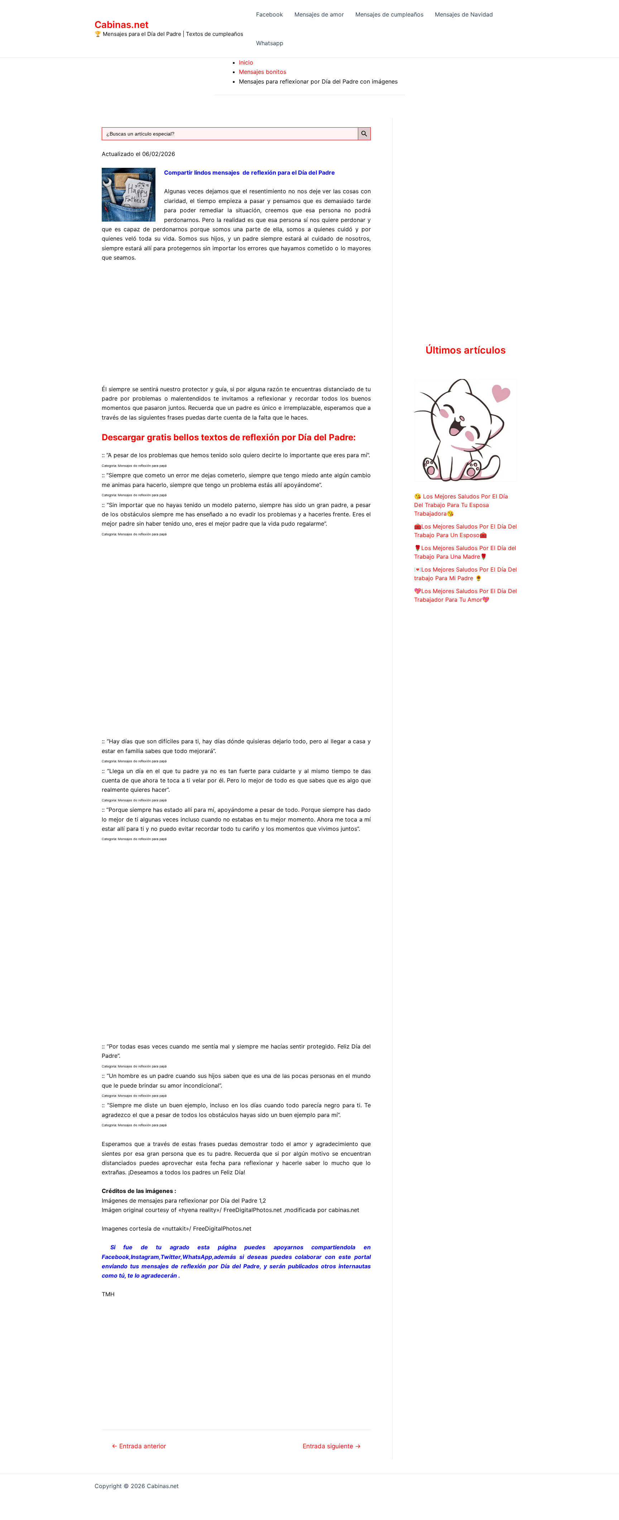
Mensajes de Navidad (464, 14)
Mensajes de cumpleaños (389, 14)
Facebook (269, 14)
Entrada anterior (139, 1446)
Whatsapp (269, 43)
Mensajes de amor (319, 14)
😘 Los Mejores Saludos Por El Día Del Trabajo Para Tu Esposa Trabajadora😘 (461, 505)
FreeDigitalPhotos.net (253, 1209)
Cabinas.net (122, 24)
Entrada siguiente (332, 1446)
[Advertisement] (236, 321)
